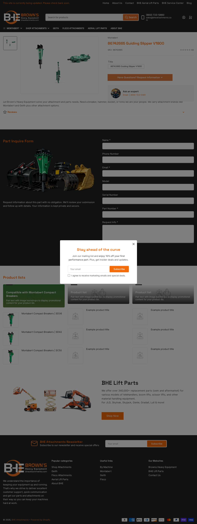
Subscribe (119, 269)
